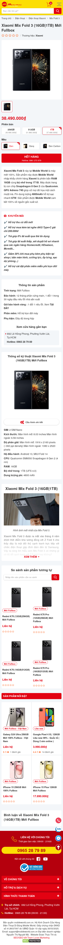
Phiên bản (7, 124)
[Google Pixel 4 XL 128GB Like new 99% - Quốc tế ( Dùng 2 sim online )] (46, 717)
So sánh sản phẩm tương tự (31, 570)
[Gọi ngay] (58, 820)
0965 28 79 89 (31, 850)
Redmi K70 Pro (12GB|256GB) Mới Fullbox (43, 618)
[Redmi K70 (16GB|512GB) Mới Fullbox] (16, 651)
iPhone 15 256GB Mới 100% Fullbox (14, 788)
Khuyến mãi (16, 216)
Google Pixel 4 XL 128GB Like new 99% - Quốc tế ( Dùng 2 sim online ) (46, 738)
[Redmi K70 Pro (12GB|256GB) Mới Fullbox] (47, 596)
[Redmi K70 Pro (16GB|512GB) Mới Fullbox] (47, 650)
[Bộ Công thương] (31, 867)
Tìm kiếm (55, 577)
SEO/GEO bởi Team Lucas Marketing (31, 937)
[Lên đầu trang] (58, 847)
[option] (31, 70)
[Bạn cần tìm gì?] (57, 11)
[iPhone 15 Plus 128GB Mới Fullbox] (46, 769)
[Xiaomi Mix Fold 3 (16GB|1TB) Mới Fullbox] (31, 70)
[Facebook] (38, 859)
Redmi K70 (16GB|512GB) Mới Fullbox (16, 671)
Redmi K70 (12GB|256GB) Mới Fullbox (16, 618)
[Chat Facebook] (58, 838)
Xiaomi (39, 35)
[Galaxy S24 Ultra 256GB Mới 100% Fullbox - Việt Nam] (16, 717)
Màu (4, 139)
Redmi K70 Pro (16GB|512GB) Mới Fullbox (43, 671)
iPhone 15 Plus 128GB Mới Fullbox (45, 788)
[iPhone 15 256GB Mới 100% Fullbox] (16, 769)
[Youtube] (45, 859)
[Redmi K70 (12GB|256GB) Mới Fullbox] (16, 597)
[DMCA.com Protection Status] (31, 940)
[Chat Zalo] (58, 829)
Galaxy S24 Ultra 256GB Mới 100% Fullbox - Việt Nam (16, 738)
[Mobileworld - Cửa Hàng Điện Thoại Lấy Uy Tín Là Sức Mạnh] (12, 4)
